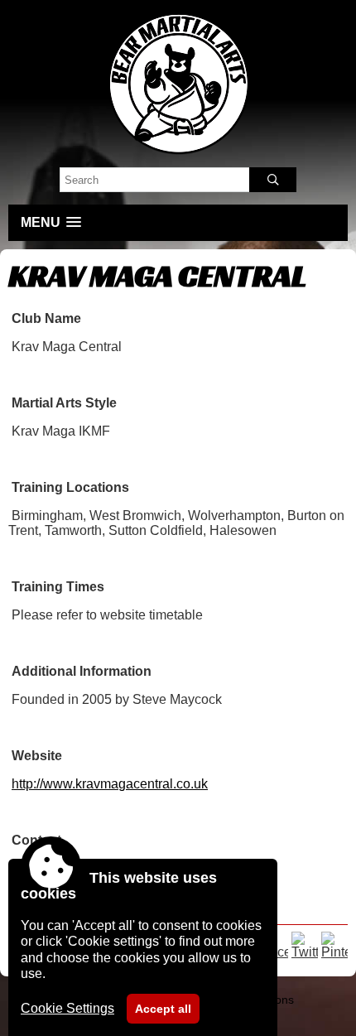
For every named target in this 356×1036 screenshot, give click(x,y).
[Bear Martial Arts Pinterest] (334, 952)
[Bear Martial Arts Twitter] (304, 952)
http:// (110, 784)
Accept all (163, 1008)
